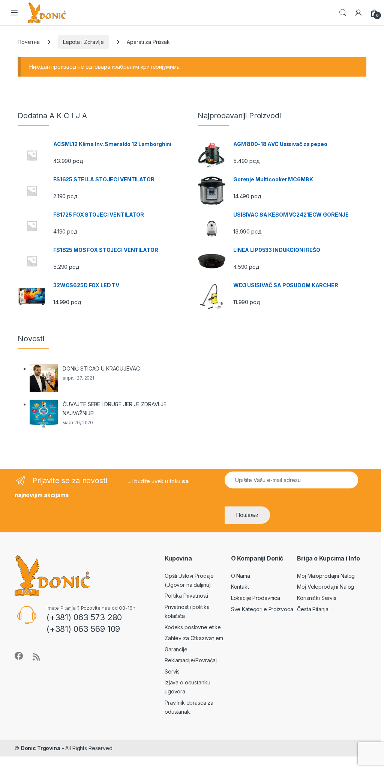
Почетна (29, 42)
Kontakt (240, 586)
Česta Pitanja (312, 609)
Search (343, 13)
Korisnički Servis (316, 598)
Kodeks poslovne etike (193, 627)
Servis (172, 671)
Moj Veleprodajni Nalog (325, 586)
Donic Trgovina (40, 748)
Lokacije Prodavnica (255, 598)
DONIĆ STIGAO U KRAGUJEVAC (101, 368)
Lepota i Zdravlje (83, 42)
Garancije (176, 649)
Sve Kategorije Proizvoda (262, 609)
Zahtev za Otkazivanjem (194, 638)
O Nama (240, 576)
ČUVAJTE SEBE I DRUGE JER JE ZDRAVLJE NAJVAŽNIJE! (114, 408)
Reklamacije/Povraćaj (191, 660)
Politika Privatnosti (186, 595)
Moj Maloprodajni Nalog (326, 576)
